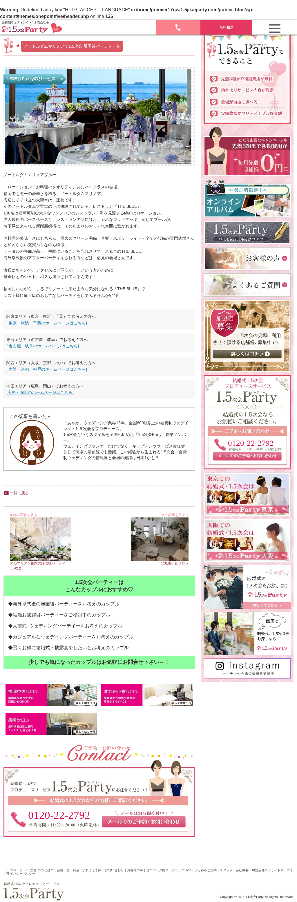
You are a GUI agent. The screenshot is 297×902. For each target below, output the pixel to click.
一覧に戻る (19, 493)
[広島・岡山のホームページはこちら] (40, 392)
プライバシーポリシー (19, 873)
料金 (76, 870)
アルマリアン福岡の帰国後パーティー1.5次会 (39, 565)
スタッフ (226, 870)
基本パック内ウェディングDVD (168, 870)
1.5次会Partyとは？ (40, 870)
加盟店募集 (260, 870)
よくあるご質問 (205, 870)
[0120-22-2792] (247, 465)
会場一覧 (63, 870)
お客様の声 (135, 870)
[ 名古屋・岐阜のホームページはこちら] (42, 346)
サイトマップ (280, 870)
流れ (85, 870)
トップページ (13, 870)
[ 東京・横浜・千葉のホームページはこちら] (46, 323)
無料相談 (226, 27)
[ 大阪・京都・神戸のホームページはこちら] (46, 369)
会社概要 (242, 870)
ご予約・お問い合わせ (108, 870)
